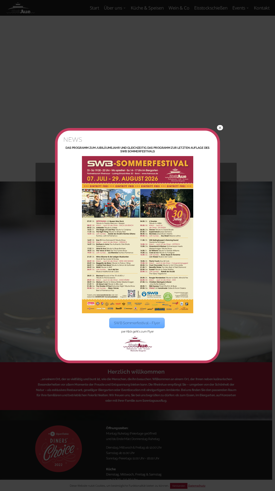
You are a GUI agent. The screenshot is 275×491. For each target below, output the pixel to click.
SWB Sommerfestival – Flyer (137, 323)
